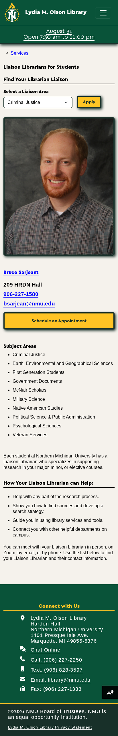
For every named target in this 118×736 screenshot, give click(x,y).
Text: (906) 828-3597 (57, 670)
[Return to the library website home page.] (12, 13)
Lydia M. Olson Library (55, 12)
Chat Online (45, 650)
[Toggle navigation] (103, 13)
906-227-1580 (20, 294)
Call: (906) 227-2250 (56, 660)
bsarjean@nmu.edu (29, 304)
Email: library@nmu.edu (61, 680)
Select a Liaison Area (26, 91)
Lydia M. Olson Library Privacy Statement (50, 727)
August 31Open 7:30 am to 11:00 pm (59, 33)
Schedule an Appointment (59, 321)
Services (19, 53)
